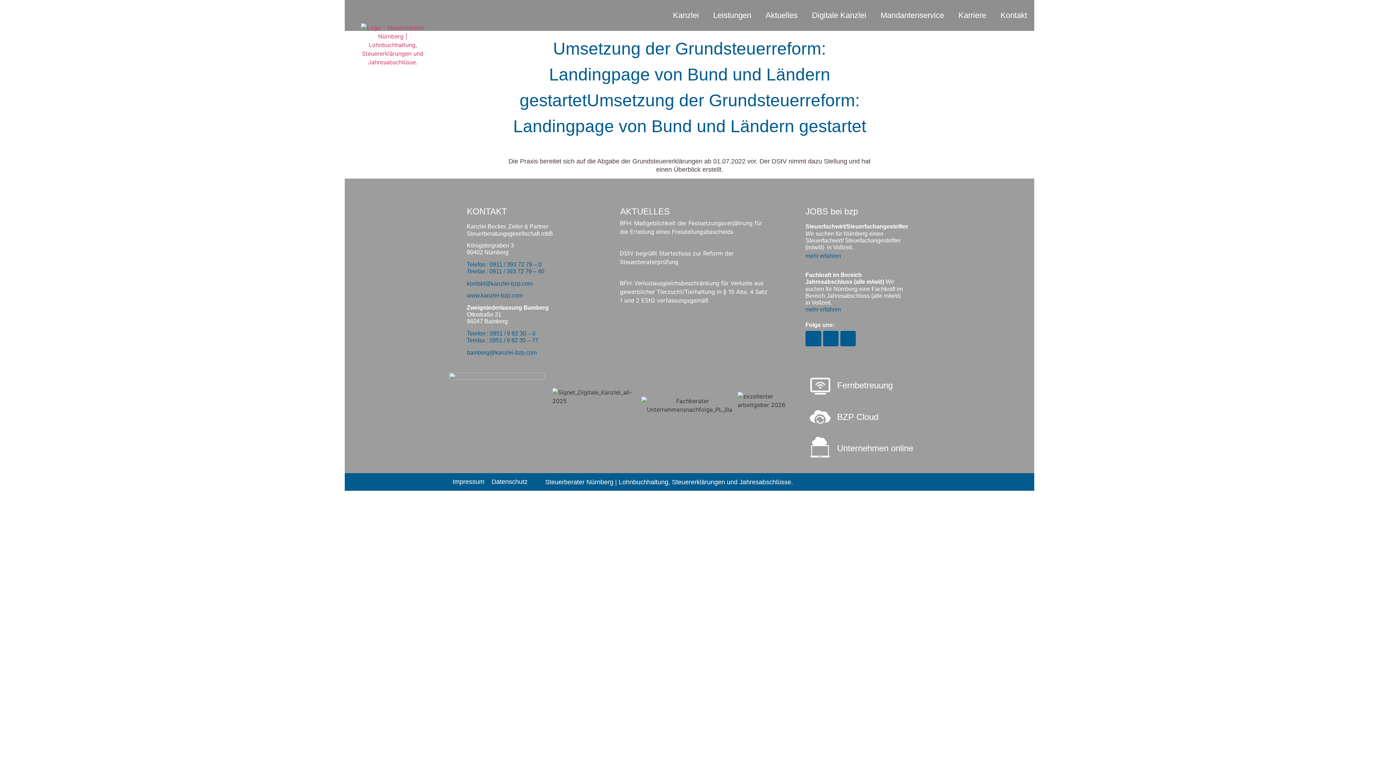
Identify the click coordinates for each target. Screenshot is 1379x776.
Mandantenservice (912, 15)
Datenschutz (510, 481)
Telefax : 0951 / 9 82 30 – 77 (502, 340)
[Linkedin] (848, 338)
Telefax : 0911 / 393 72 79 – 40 (505, 271)
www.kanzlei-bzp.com (495, 295)
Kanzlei (686, 15)
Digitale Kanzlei (839, 15)
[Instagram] (813, 338)
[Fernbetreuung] (820, 386)
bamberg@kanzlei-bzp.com (502, 353)
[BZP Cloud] (820, 417)
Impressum (468, 481)
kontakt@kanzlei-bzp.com (500, 284)
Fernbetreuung (865, 385)
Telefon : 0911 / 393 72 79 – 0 (504, 265)
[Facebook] (831, 338)
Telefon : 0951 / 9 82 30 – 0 (501, 334)
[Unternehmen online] (820, 447)
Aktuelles (782, 15)
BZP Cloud (857, 417)
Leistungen (732, 15)
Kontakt (1013, 15)
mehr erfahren (823, 256)
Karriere (972, 15)
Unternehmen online (875, 448)
